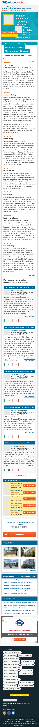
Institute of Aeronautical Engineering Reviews (16, 593)
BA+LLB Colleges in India (11, 658)
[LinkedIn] (13, 713)
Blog (11, 723)
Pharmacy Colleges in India (12, 689)
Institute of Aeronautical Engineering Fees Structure (18, 582)
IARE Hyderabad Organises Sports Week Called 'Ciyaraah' (19, 371)
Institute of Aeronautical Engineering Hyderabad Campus (19, 591)
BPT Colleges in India (26, 673)
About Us (14, 719)
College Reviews (12, 7)
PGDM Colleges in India (26, 682)
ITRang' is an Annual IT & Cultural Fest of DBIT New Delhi (19, 610)
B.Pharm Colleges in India (11, 664)
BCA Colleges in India (27, 664)
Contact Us (26, 723)
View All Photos (31, 570)
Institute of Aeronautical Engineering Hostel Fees (17, 588)
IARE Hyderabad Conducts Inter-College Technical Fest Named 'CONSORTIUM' (19, 407)
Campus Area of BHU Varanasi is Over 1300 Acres (17, 613)
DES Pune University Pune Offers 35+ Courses (16, 608)
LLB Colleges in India (28, 661)
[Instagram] (4, 713)
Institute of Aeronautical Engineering (13, 580)
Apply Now (19, 534)
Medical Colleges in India (26, 685)
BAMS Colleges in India (10, 673)
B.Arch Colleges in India (11, 670)
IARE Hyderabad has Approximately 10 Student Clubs (19, 443)
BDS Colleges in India (26, 670)
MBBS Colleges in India (10, 682)
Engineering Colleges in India (12, 652)
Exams (26, 719)
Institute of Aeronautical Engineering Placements (17, 585)
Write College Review (9, 36)
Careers (22, 725)
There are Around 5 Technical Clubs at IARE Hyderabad (19, 287)
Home (8, 719)
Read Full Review (29, 316)
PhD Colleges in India (10, 685)
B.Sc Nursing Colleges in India (12, 667)
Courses (20, 719)
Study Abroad (18, 723)
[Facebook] (9, 713)
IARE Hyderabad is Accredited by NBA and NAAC (19, 327)
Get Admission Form (9, 33)
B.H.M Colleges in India (10, 676)
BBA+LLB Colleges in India (11, 661)
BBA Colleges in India (10, 655)
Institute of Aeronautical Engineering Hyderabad (17, 8)
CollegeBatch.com (13, 703)
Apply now (30, 485)
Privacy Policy (25, 721)
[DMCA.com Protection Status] (7, 705)
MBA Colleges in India (25, 655)
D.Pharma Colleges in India (12, 679)
